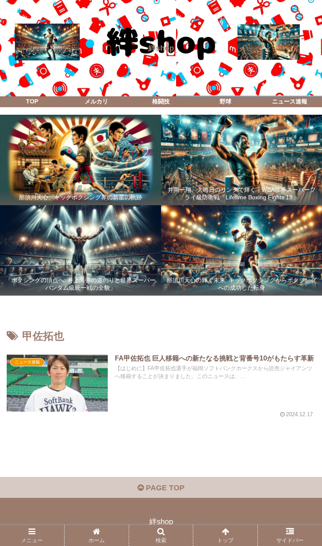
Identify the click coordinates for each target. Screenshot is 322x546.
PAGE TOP (164, 488)
